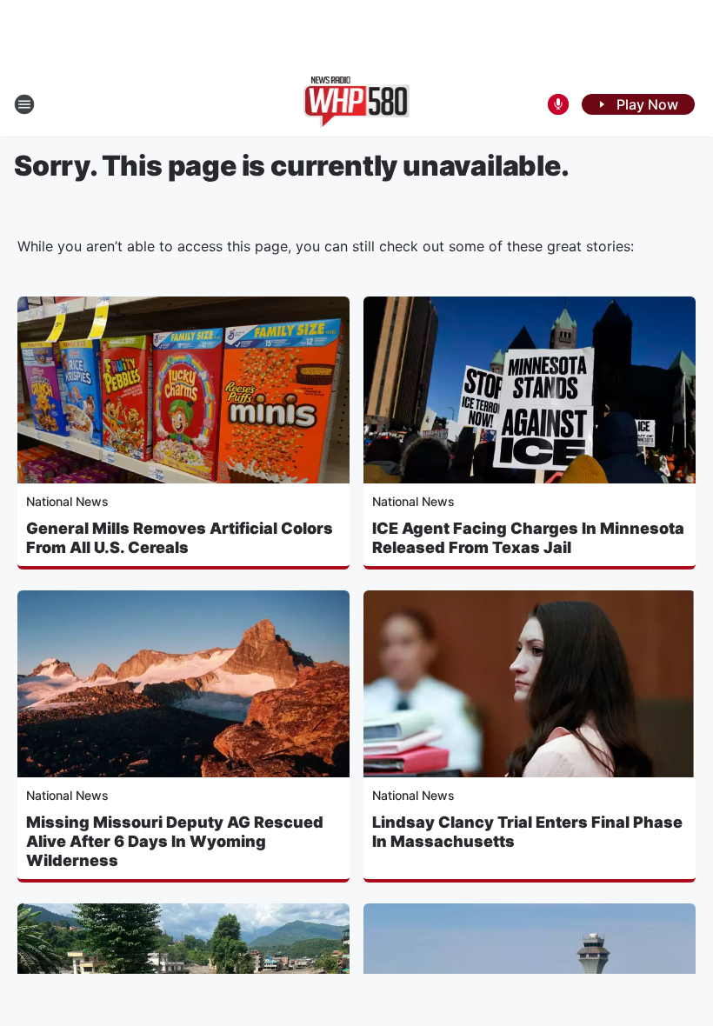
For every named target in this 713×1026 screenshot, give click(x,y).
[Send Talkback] (558, 104)
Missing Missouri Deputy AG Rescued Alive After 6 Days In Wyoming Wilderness (174, 841)
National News (67, 501)
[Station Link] (356, 104)
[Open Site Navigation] (24, 104)
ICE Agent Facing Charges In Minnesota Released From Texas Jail (528, 537)
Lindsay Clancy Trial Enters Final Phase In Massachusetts (527, 831)
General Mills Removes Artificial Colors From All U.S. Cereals (179, 537)
